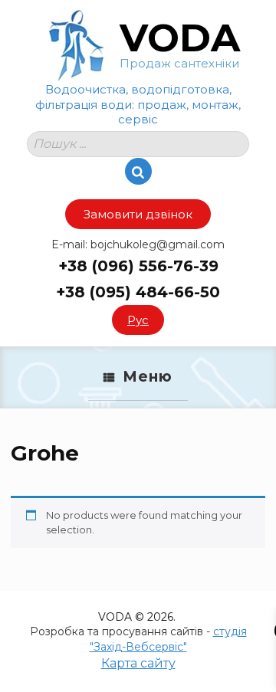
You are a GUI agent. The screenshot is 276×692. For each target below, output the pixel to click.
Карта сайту (138, 663)
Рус (138, 320)
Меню (147, 376)
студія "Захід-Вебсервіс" (168, 639)
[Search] (138, 171)
